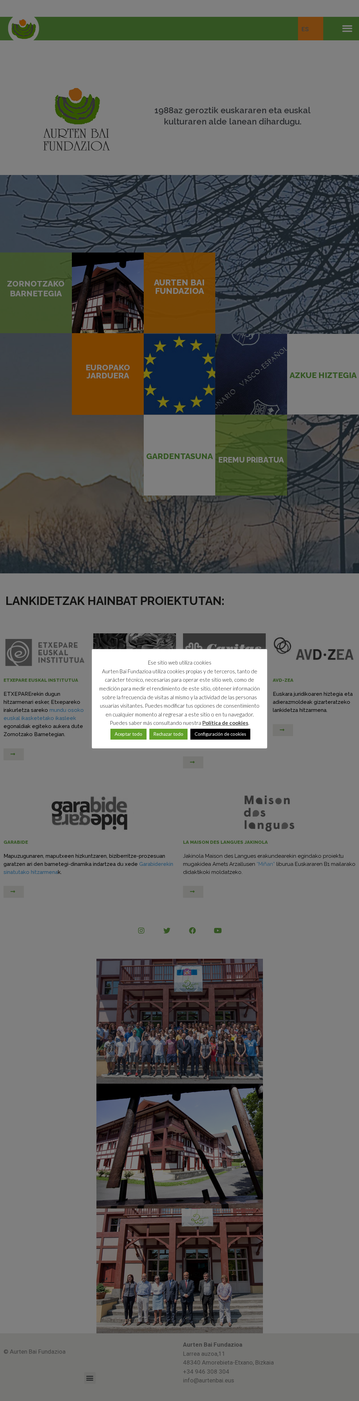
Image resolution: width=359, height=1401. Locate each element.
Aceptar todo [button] (128, 734)
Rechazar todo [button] (168, 734)
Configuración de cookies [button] (220, 734)
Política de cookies (225, 723)
